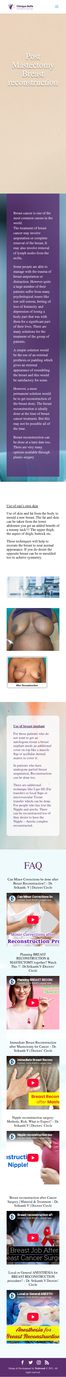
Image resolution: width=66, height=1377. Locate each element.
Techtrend (40, 1368)
